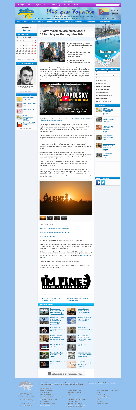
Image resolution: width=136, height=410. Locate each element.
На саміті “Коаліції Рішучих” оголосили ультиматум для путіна (84, 310)
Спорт (98, 392)
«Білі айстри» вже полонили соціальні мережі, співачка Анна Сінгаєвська (84, 338)
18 (20, 51)
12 (23, 48)
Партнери (68, 383)
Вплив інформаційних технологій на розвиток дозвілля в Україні (85, 354)
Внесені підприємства (47, 384)
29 (32, 54)
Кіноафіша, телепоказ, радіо (76, 392)
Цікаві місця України (102, 403)
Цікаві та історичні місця (73, 21)
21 (29, 51)
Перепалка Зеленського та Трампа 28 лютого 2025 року (77, 299)
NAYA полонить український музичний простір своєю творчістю (84, 364)
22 (32, 51)
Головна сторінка (40, 25)
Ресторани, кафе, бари (46, 390)
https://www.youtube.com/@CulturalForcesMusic (54, 228)
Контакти (49, 383)
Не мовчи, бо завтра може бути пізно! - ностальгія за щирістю (57, 337)
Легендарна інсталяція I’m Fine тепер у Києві (108, 119)
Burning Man (84, 255)
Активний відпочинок (74, 390)
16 (35, 48)
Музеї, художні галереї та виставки (78, 398)
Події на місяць (30, 59)
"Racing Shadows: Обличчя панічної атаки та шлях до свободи (108, 128)
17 (17, 51)
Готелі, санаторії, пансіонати (48, 399)
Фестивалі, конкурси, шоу (75, 403)
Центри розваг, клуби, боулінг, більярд (51, 396)
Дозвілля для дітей (73, 401)
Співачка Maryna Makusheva (83, 345)
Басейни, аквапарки (46, 401)
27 (26, 54)
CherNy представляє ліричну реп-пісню (56, 345)
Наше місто (99, 401)
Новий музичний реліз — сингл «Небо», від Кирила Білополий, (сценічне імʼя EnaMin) (57, 311)
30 (35, 54)
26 (23, 54)
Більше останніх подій (25, 128)
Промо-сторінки (110, 383)
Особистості (90, 21)
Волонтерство (104, 21)
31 (17, 56)
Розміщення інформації (77, 384)
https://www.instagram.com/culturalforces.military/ (55, 232)
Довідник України (53, 21)
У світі (51, 24)
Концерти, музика (73, 396)
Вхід (66, 384)
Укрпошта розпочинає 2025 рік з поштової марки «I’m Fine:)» (84, 319)
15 (32, 48)
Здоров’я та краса (45, 405)
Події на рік (20, 59)
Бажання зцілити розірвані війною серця (85, 328)
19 (23, 51)
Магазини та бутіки (45, 394)
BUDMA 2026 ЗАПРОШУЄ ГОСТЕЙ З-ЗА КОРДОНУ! (108, 111)
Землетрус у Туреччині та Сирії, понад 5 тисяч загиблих (51, 299)
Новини (45, 24)
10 (17, 48)
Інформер (76, 383)
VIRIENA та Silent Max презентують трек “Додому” (56, 354)
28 (29, 54)
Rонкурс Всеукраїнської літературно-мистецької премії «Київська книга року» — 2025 (57, 321)
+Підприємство (92, 383)
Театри (70, 394)
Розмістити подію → (68, 1)
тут (45, 257)
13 (26, 48)
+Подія (83, 383)
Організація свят (45, 392)
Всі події (20, 5)
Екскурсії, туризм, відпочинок (48, 398)
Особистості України (25, 91)
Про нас (42, 383)
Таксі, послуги (100, 394)
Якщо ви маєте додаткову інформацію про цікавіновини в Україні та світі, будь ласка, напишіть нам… (67, 373)
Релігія (98, 399)
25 (20, 54)
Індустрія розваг (37, 21)
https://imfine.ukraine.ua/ (47, 236)
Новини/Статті (22, 21)
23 (35, 51)
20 (26, 51)
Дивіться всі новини (107, 160)
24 (17, 54)
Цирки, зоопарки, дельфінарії (77, 399)
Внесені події (59, 384)
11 (20, 48)
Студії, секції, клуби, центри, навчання (107, 390)
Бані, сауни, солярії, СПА (47, 403)
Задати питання (59, 383)
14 (29, 48)
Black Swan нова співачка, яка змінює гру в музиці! (57, 329)
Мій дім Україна (26, 13)
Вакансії (100, 383)
